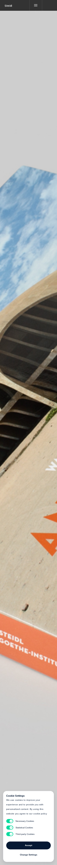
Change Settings (28, 854)
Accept (28, 845)
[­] (47, 5)
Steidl (8, 5)
